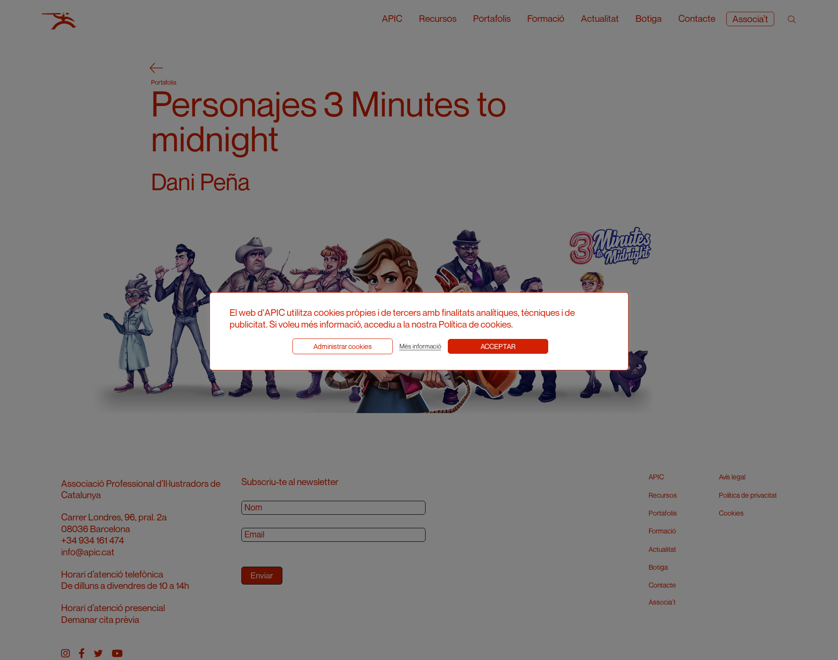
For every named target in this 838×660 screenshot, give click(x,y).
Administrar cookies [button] (342, 346)
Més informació (420, 346)
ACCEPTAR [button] (498, 346)
